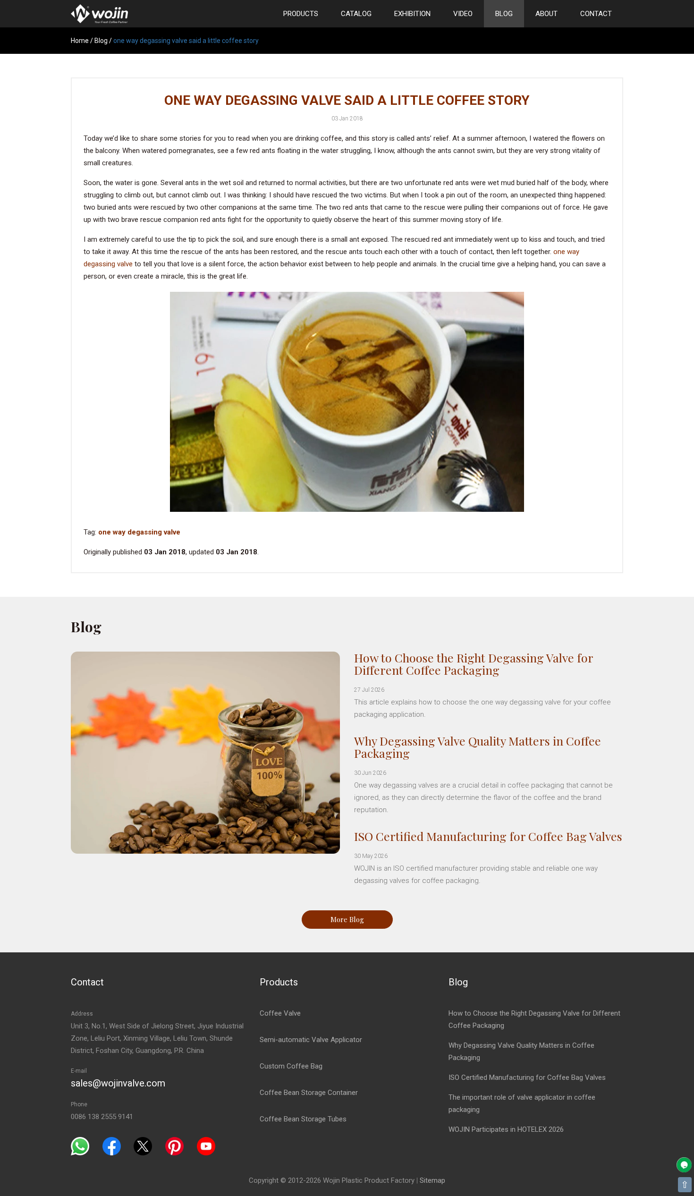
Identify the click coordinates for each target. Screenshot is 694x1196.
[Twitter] (143, 1146)
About (546, 13)
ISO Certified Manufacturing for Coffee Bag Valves (488, 836)
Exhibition (412, 13)
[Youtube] (206, 1146)
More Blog (347, 919)
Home (80, 40)
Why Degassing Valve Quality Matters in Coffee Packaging (477, 747)
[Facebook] (111, 1146)
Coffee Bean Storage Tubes (303, 1119)
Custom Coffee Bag (291, 1066)
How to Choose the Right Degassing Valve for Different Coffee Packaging (473, 664)
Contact (596, 13)
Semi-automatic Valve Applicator (311, 1039)
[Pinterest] (174, 1146)
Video (463, 13)
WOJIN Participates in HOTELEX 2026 (506, 1129)
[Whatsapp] (80, 1146)
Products (300, 13)
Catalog (356, 13)
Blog (504, 13)
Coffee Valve (280, 1013)
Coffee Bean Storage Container (309, 1092)
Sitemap (432, 1180)
